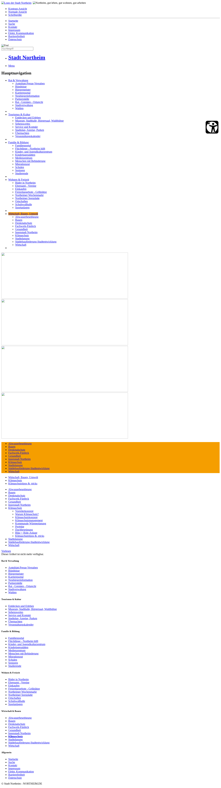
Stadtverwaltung (24, 105)
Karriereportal (22, 92)
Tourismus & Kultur (19, 114)
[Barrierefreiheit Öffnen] (212, 127)
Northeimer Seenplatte (27, 198)
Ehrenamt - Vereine (25, 185)
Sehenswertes (22, 123)
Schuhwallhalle (23, 204)
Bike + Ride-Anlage (26, 532)
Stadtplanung (22, 238)
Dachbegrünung (24, 529)
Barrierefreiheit (16, 36)
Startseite (13, 20)
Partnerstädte (22, 99)
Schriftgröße (15, 14)
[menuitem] (114, 8)
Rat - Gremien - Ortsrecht (29, 102)
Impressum (14, 30)
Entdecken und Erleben (28, 117)
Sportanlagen (22, 207)
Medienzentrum (23, 157)
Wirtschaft (20, 244)
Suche (11, 23)
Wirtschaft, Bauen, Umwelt (23, 213)
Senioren (20, 170)
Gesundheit (21, 229)
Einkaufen (20, 188)
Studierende (21, 173)
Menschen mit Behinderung (30, 161)
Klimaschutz (22, 235)
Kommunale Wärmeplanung (30, 523)
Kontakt (12, 26)
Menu (11, 65)
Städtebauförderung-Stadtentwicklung (35, 241)
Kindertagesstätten (25, 154)
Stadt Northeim (26, 57)
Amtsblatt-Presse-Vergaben (30, 83)
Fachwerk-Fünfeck (25, 226)
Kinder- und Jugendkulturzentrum (33, 151)
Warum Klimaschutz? (27, 514)
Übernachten (22, 133)
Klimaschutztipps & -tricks (22, 483)
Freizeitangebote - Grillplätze (31, 192)
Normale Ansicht (17, 11)
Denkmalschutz (23, 223)
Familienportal (23, 145)
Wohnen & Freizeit (18, 179)
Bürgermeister (23, 89)
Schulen (19, 167)
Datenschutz (15, 39)
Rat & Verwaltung (18, 80)
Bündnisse (21, 86)
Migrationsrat (22, 164)
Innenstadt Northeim (26, 232)
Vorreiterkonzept (24, 511)
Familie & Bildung (18, 142)
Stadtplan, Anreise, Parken (29, 130)
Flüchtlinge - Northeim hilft (30, 148)
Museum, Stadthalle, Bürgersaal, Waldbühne (39, 120)
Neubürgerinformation (27, 95)
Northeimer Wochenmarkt (29, 195)
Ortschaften (21, 201)
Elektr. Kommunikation (21, 33)
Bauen (18, 219)
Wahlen (19, 108)
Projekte (19, 526)
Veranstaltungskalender (27, 136)
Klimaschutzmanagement (29, 520)
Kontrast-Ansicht (17, 8)
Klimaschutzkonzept (26, 517)
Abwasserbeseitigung (27, 216)
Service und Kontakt (26, 126)
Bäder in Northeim (25, 182)
